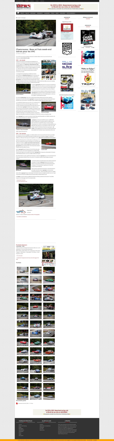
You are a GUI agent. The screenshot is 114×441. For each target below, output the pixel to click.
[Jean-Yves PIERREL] (49, 395)
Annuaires (21, 435)
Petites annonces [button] (71, 13)
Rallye (20, 427)
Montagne (23, 17)
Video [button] (57, 13)
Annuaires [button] (62, 13)
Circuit (20, 424)
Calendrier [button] (46, 13)
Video (20, 434)
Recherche (42, 0)
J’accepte (95, 440)
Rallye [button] (27, 13)
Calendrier (21, 431)
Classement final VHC (21, 180)
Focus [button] (52, 13)
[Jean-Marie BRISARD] (36, 395)
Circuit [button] (22, 13)
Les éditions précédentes (22, 216)
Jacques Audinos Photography (34, 214)
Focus (20, 432)
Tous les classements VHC (22, 181)
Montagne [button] (32, 13)
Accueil (18, 17)
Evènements (21, 430)
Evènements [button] (39, 13)
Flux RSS (26, 0)
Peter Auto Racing (23, 426)
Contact (37, 0)
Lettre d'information (19, 0)
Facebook (32, 0)
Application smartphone (45, 426)
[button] (18, 13)
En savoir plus (19, 255)
